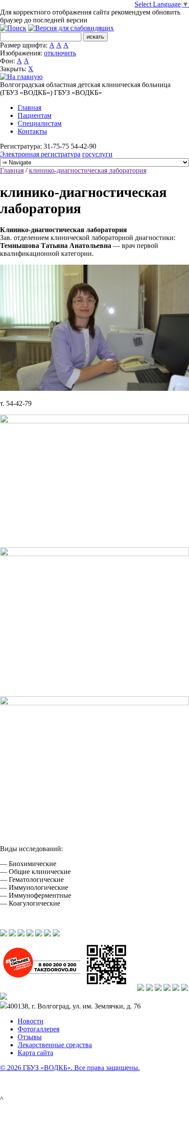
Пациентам (34, 115)
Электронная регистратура (40, 154)
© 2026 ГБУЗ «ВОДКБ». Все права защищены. (70, 1067)
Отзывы (30, 1037)
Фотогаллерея (38, 1029)
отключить (60, 53)
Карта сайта (35, 1052)
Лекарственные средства (55, 1045)
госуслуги (97, 154)
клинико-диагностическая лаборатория (87, 170)
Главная (29, 107)
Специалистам (40, 123)
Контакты (32, 131)
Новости (31, 1021)
